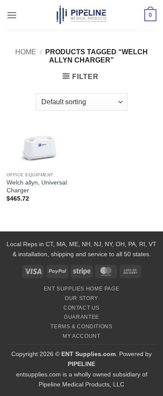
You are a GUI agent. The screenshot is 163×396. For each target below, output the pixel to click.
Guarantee (81, 317)
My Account (81, 336)
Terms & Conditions (81, 326)
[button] (12, 15)
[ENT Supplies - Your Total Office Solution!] (81, 15)
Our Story (81, 298)
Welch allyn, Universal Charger (37, 186)
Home (25, 52)
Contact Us (81, 308)
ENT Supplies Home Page (81, 289)
